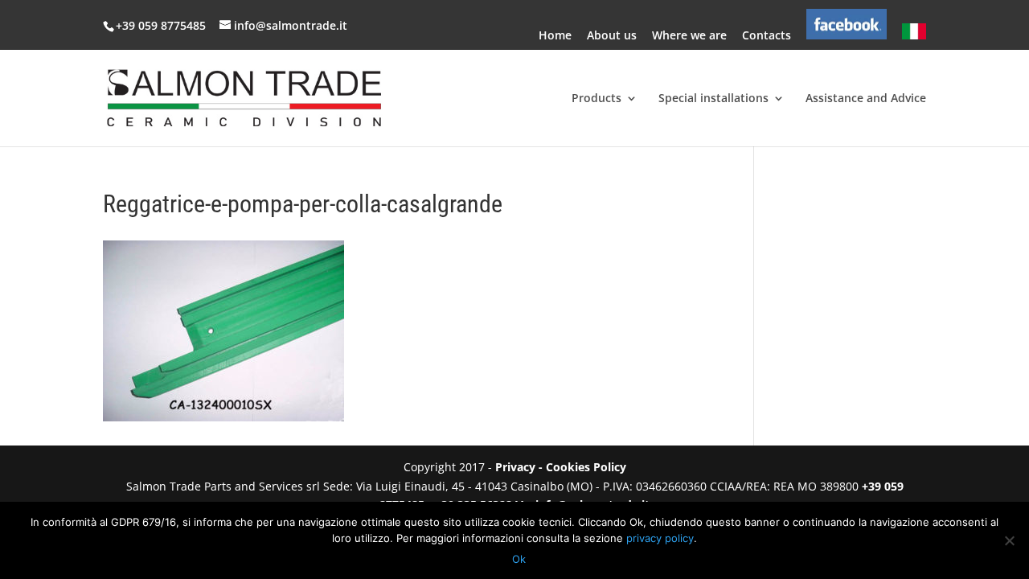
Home (555, 36)
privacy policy (660, 538)
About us (612, 36)
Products (596, 98)
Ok (519, 558)
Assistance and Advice (866, 98)
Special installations (713, 98)
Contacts (766, 36)
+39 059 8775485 (162, 25)
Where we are (689, 36)
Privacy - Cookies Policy (560, 466)
